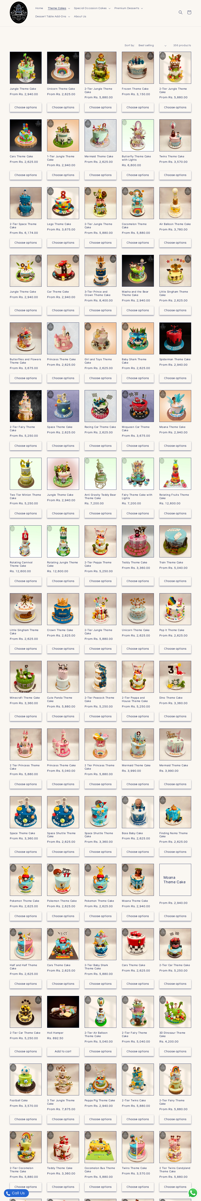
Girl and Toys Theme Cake (98, 361)
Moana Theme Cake (172, 426)
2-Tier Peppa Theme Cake (98, 564)
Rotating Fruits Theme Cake (174, 496)
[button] (59, 8)
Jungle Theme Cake (23, 88)
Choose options (26, 107)
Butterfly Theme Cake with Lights (136, 158)
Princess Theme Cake (61, 359)
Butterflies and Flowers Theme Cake (25, 361)
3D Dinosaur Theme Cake (172, 1034)
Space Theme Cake (60, 426)
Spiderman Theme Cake (175, 359)
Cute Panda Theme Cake (59, 699)
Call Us (18, 1193)
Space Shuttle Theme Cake (61, 835)
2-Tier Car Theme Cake (174, 965)
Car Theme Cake (58, 291)
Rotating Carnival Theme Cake (21, 564)
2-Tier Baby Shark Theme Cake (96, 966)
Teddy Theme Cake (134, 562)
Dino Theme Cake (171, 697)
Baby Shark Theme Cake (134, 361)
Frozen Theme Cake (135, 88)
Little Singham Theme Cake (173, 293)
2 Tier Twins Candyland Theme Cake (174, 1169)
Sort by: (130, 45)
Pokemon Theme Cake (24, 900)
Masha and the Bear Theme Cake (135, 293)
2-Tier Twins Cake (134, 1100)
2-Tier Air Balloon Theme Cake (96, 1034)
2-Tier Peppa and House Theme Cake (135, 699)
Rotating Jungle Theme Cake (62, 564)
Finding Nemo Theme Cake (173, 835)
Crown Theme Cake (60, 630)
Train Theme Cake (171, 562)
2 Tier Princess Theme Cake (25, 767)
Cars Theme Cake (21, 156)
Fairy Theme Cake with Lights (137, 496)
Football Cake (19, 1100)
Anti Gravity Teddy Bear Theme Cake (100, 496)
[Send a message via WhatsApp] (193, 1193)
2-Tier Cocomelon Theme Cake (22, 1169)
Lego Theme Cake (59, 224)
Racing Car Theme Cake (100, 426)
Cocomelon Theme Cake (134, 225)
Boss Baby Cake (132, 833)
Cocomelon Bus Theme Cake (100, 1169)
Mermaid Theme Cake (99, 156)
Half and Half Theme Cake (23, 966)
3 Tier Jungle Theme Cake (61, 1102)
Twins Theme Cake (172, 156)
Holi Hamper (55, 1032)
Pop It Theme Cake (172, 630)
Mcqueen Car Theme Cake (136, 428)
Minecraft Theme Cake (25, 697)
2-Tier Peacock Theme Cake (99, 699)
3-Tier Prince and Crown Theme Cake (98, 293)
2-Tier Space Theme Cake (23, 225)
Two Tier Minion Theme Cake (25, 496)
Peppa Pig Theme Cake (100, 1100)
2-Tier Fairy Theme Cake (22, 428)
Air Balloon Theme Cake (175, 224)
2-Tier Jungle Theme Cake (98, 90)
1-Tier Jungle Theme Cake (60, 158)
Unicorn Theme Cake (61, 88)
